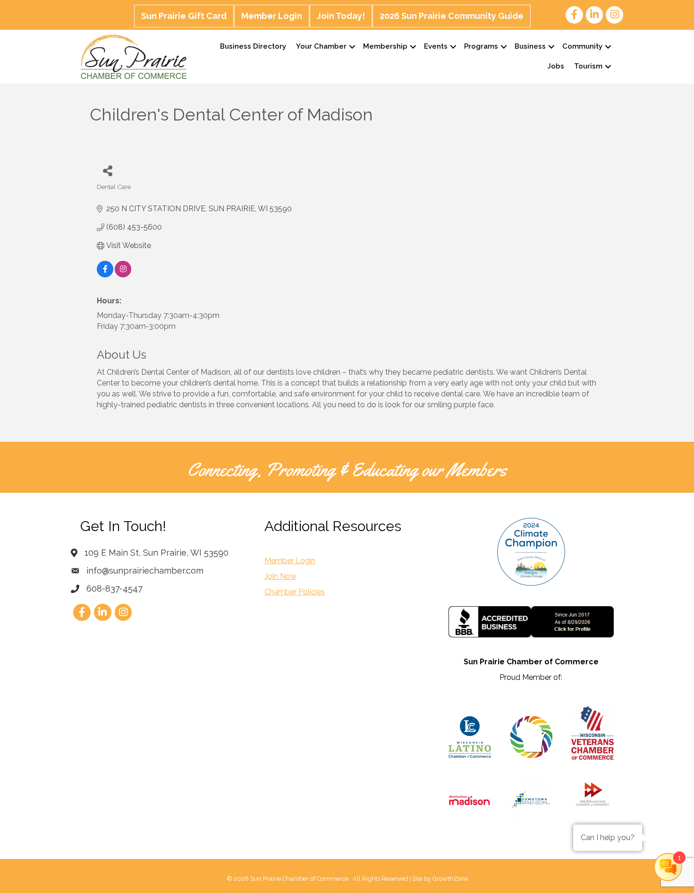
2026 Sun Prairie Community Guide (452, 16)
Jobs (555, 66)
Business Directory (253, 46)
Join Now (280, 576)
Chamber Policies (294, 591)
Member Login (271, 16)
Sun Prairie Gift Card (184, 16)
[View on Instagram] (123, 274)
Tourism (588, 66)
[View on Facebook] (105, 274)
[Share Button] (107, 170)
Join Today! (341, 16)
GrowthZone (450, 878)
